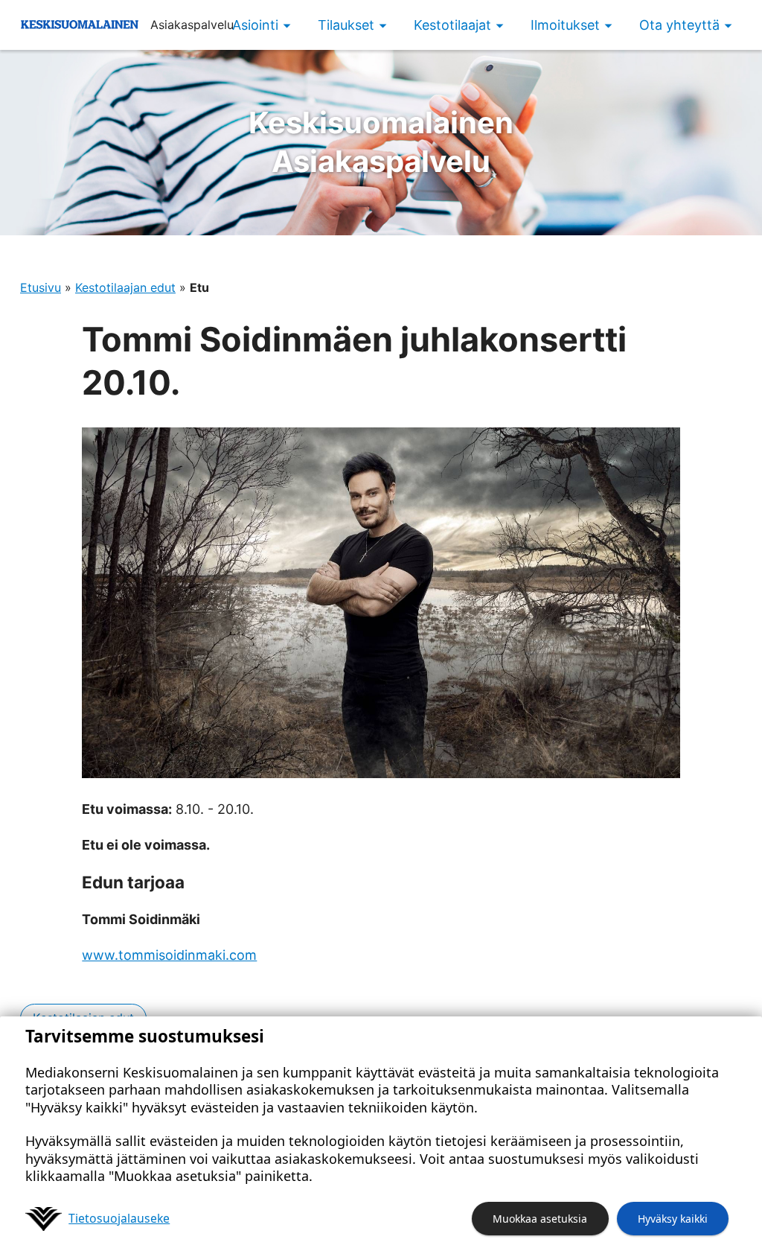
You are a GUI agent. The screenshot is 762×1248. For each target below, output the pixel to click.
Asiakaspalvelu (381, 141)
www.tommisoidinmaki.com (169, 955)
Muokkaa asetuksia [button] (540, 1219)
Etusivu (40, 287)
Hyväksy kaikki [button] (673, 1219)
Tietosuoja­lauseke (119, 1218)
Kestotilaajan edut (125, 287)
